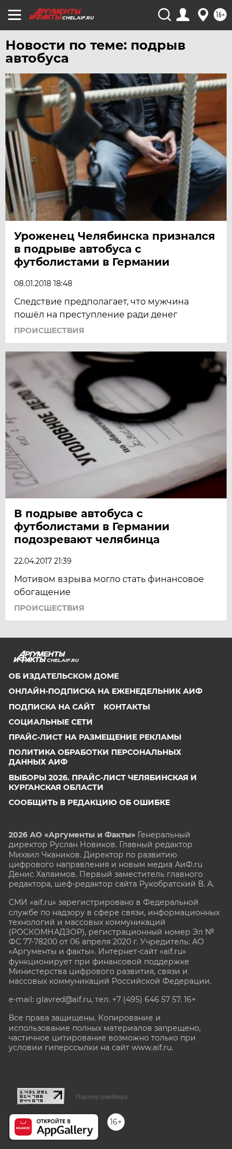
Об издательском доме (64, 676)
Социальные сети (51, 722)
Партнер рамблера (101, 1096)
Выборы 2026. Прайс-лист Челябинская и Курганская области (103, 782)
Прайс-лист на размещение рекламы (95, 737)
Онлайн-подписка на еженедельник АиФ (105, 691)
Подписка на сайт (52, 707)
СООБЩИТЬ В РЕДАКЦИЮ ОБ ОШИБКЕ (89, 802)
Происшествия (49, 330)
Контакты (127, 707)
